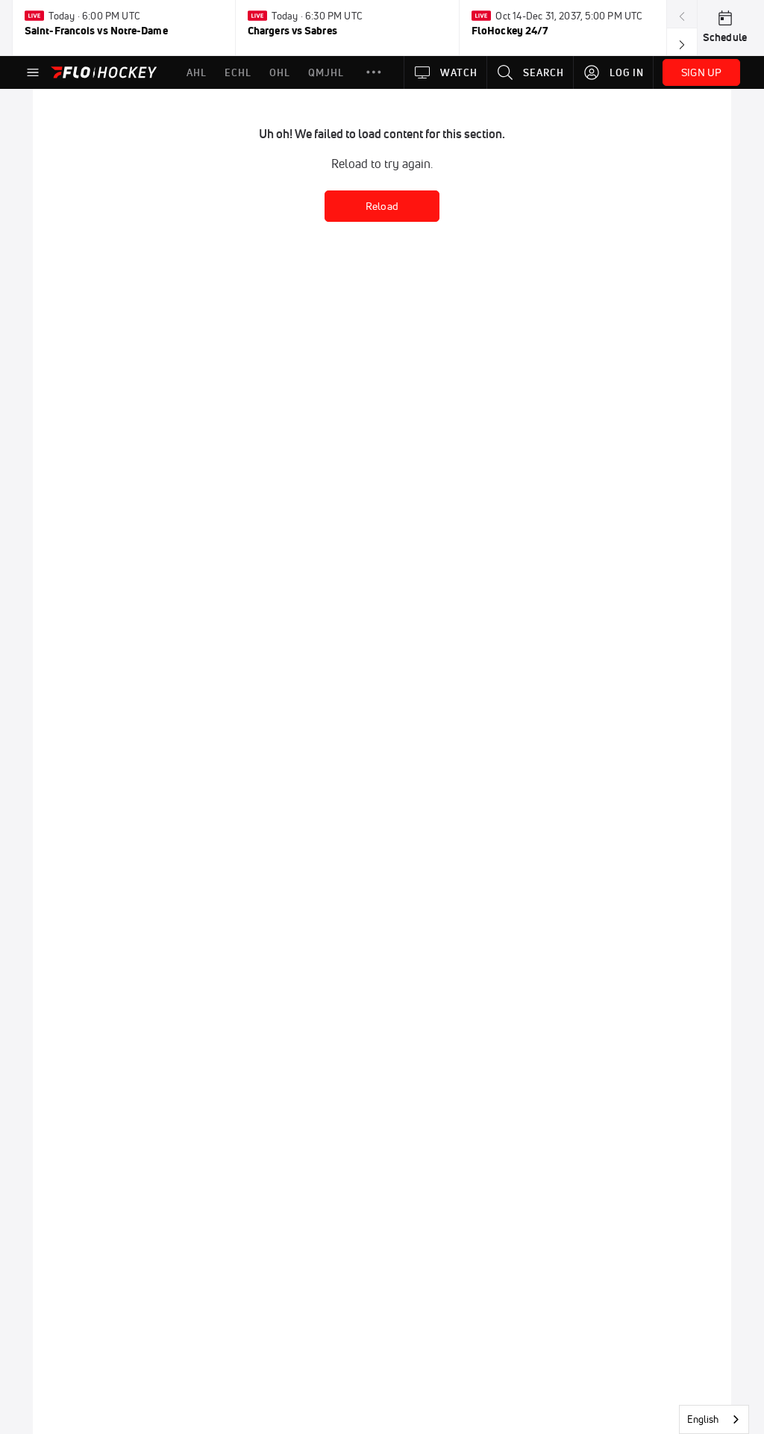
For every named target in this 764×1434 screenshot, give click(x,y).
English (702, 1419)
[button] (374, 72)
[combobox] (714, 1419)
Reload (382, 206)
